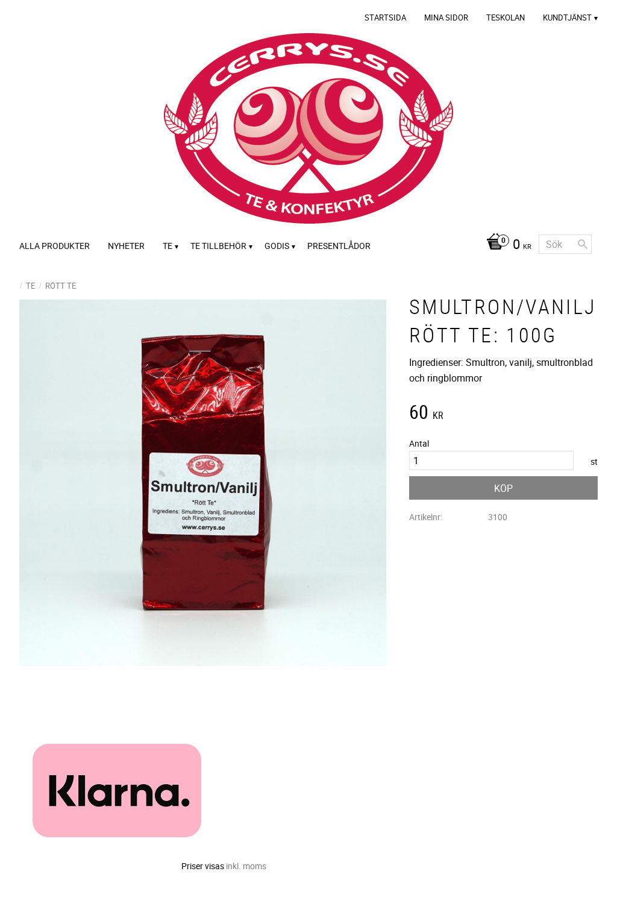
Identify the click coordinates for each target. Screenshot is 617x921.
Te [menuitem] (167, 245)
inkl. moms (246, 866)
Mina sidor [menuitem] (446, 17)
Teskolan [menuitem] (505, 17)
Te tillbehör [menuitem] (218, 245)
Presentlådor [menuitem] (339, 245)
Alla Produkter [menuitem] (54, 245)
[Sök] (583, 244)
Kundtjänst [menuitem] (567, 17)
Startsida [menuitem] (385, 17)
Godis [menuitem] (277, 245)
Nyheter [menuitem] (126, 245)
